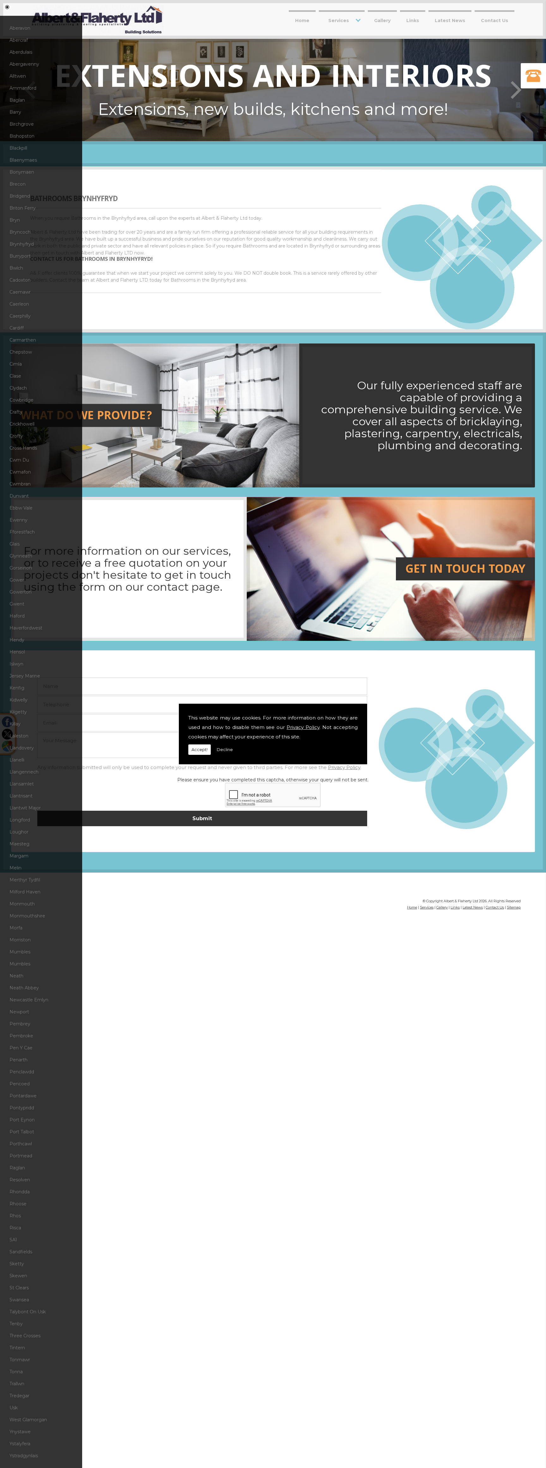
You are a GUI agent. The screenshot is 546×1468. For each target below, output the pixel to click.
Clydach (18, 388)
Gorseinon (20, 568)
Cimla (15, 364)
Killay (15, 724)
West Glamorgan (28, 1420)
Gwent (16, 604)
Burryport (20, 256)
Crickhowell (21, 424)
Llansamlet (21, 784)
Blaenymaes (23, 160)
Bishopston (21, 136)
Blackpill (18, 148)
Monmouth (22, 904)
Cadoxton (20, 280)
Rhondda (19, 1192)
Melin (15, 868)
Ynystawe (20, 1432)
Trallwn (16, 1384)
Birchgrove (21, 124)
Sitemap (514, 907)
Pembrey (19, 1024)
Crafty (15, 412)
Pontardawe (23, 1096)
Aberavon (19, 28)
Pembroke (21, 1036)
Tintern (17, 1348)
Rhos (15, 1216)
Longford (19, 820)
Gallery (382, 20)
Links (412, 20)
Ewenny (18, 520)
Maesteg (19, 844)
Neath (16, 976)
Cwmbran (20, 484)
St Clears (19, 1288)
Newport (19, 1012)
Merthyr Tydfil (24, 880)
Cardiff (16, 328)
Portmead (20, 1156)
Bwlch (16, 268)
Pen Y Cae (21, 1048)
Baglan (17, 100)
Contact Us (494, 20)
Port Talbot (21, 1132)
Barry (15, 112)
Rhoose (18, 1204)
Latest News (450, 20)
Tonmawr (19, 1360)
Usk (13, 1408)
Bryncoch (20, 232)
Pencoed (19, 1084)
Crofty (16, 436)
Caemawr (20, 292)
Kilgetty (18, 712)
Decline (225, 749)
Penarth (18, 1060)
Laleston (18, 736)
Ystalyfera (19, 1444)
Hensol (17, 652)
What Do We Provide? (86, 417)
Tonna (16, 1372)
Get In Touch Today (465, 570)
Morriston (20, 940)
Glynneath (20, 556)
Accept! (199, 749)
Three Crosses (24, 1336)
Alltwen (17, 76)
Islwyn (16, 664)
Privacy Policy (303, 727)
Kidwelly (18, 700)
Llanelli (16, 760)
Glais (14, 544)
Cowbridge (21, 400)
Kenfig (16, 688)
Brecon (17, 184)
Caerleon (19, 304)
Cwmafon (20, 472)
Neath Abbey (24, 988)
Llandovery (21, 748)
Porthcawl (20, 1144)
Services (338, 20)
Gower (16, 580)
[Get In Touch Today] (155, 639)
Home (302, 20)
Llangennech (24, 772)
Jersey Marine (24, 676)
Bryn (14, 220)
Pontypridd (21, 1108)
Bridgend (19, 196)
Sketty (16, 1264)
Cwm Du (19, 460)
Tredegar (19, 1396)
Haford (17, 616)
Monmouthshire (27, 916)
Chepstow (20, 352)
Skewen (18, 1276)
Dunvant (19, 496)
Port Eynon (22, 1120)
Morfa (15, 928)
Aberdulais (20, 52)
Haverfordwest (25, 628)
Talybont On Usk (27, 1312)
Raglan (17, 1168)
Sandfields (20, 1252)
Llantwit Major (25, 808)
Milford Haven (24, 892)
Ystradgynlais (23, 1456)
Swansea (19, 1300)
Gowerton (20, 592)
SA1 (13, 1240)
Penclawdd (21, 1072)
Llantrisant (21, 796)
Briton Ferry (22, 208)
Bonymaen (21, 172)
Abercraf (18, 40)
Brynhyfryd (21, 244)
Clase (15, 376)
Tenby (16, 1324)
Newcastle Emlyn (28, 1000)
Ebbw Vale (21, 508)
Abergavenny (24, 64)
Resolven (19, 1180)
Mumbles (19, 952)
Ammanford (22, 88)
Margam (18, 856)
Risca (15, 1228)
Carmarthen (22, 340)
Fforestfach (22, 532)
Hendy (16, 640)
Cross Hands (23, 448)
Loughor (18, 832)
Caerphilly (20, 316)
